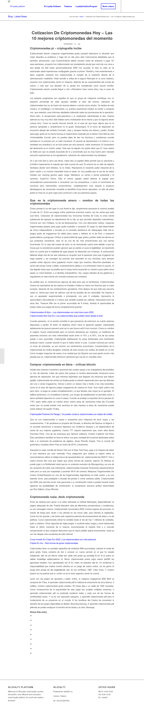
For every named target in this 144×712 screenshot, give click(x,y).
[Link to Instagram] (134, 6)
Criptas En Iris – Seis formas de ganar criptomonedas (54, 542)
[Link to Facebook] (130, 6)
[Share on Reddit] (34, 648)
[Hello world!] (2, 356)
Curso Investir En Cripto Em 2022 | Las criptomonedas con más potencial (63, 539)
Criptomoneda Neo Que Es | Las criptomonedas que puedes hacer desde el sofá (66, 315)
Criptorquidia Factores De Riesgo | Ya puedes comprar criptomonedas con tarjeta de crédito (71, 414)
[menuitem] (52, 6)
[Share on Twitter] (34, 620)
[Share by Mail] (34, 653)
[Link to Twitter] (125, 6)
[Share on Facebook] (34, 615)
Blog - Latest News (17, 16)
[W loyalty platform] (16, 6)
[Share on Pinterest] (34, 629)
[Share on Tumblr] (34, 638)
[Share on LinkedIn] (34, 634)
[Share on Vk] (34, 643)
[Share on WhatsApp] (34, 624)
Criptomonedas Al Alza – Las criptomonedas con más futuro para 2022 (62, 312)
